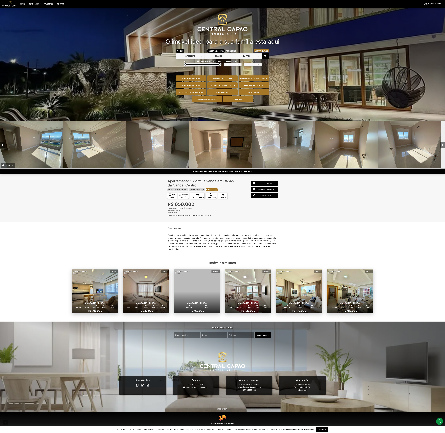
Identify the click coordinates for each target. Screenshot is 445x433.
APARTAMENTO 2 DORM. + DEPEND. (254, 78)
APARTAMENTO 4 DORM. (254, 85)
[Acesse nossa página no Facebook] (137, 385)
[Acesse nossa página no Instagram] (148, 385)
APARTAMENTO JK (223, 92)
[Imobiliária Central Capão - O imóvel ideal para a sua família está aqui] (222, 24)
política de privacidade (293, 429)
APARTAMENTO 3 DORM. (191, 85)
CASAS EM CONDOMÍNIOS (207, 99)
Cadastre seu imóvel (302, 384)
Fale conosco (302, 390)
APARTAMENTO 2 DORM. (222, 78)
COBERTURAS (238, 99)
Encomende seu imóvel (302, 387)
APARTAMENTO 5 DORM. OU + (191, 92)
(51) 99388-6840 (433, 4)
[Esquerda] (2, 145)
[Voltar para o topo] (5, 422)
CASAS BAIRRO (253, 92)
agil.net (231, 423)
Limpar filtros (261, 51)
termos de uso (309, 429)
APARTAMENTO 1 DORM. (191, 78)
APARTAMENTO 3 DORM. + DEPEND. (222, 85)
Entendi (322, 429)
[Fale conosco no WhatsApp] (142, 385)
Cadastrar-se (263, 335)
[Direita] (442, 145)
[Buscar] (265, 56)
